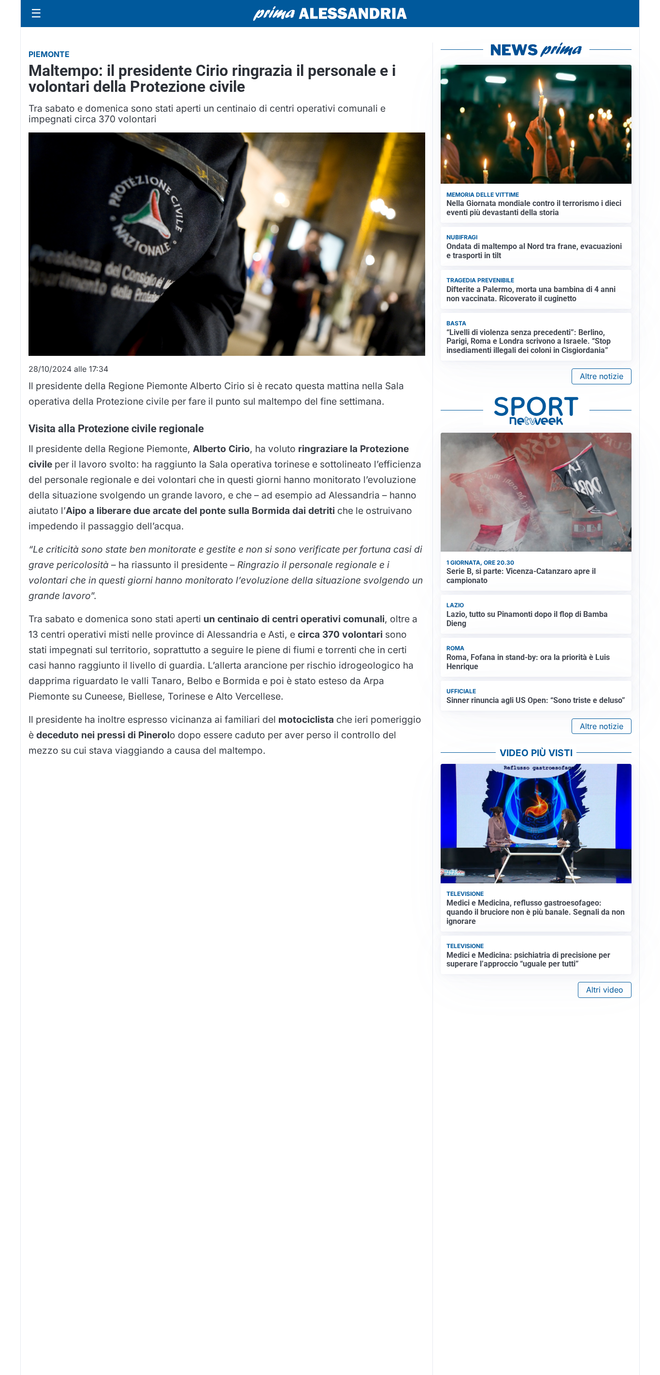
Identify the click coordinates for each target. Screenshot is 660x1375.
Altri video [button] (604, 990)
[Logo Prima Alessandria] (330, 13)
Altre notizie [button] (601, 376)
